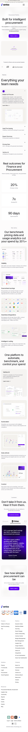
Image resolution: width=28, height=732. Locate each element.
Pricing (17, 683)
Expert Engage (18, 632)
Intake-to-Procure (5, 625)
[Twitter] (15, 725)
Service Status (17, 721)
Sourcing (17, 629)
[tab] (5, 522)
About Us (17, 666)
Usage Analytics (19, 646)
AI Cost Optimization (20, 656)
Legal (2, 671)
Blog (2, 707)
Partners (17, 671)
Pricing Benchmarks (20, 649)
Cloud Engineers (5, 676)
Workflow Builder (19, 627)
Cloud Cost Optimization (21, 659)
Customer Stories (19, 668)
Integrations (18, 654)
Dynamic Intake (19, 625)
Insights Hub (18, 644)
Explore (3, 705)
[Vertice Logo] (5, 4)
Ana (2, 629)
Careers (17, 681)
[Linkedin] (12, 725)
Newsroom (18, 678)
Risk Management (19, 642)
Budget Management (20, 639)
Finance (3, 666)
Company (17, 663)
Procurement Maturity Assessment (9, 690)
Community (3, 695)
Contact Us (18, 673)
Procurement (4, 673)
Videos (2, 700)
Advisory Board (19, 676)
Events (2, 702)
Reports (3, 698)
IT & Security (4, 668)
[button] (23, 5)
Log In (8, 721)
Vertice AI (17, 651)
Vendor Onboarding (20, 634)
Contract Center (19, 637)
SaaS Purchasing (5, 627)
